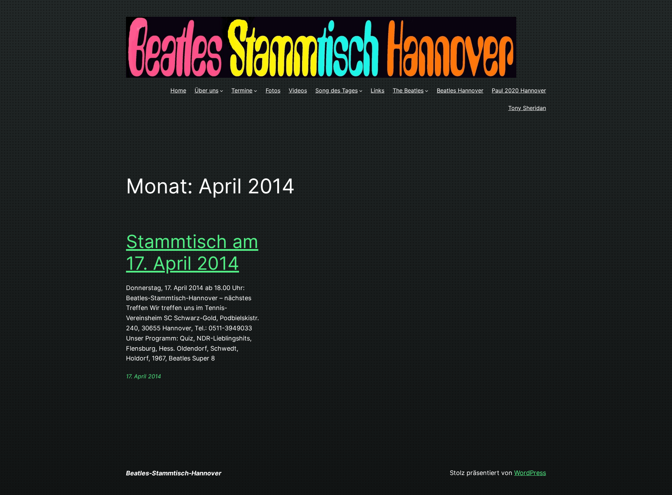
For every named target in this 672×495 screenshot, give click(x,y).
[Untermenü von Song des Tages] (361, 90)
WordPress (530, 472)
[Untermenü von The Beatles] (426, 90)
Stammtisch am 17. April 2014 (192, 252)
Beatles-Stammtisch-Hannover (173, 473)
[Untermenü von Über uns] (221, 90)
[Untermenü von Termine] (255, 90)
